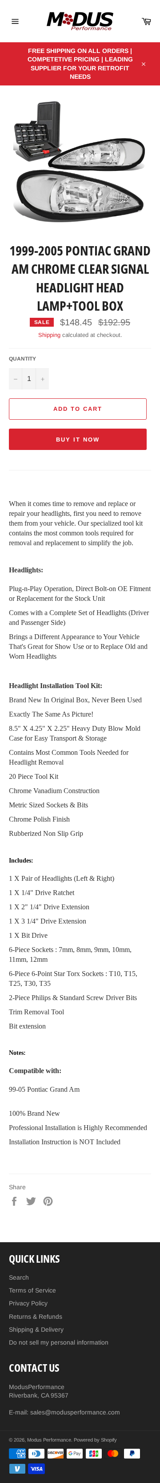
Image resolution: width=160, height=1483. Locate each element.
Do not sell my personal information (58, 1342)
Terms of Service (32, 1290)
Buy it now (78, 439)
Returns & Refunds (35, 1316)
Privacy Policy (28, 1303)
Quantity (22, 359)
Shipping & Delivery (36, 1329)
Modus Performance (49, 1439)
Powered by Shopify (95, 1439)
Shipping (49, 335)
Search (19, 1277)
